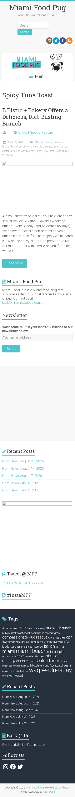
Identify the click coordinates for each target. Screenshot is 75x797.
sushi (67, 665)
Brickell (23, 132)
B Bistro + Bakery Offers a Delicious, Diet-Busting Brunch (35, 117)
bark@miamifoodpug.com (21, 303)
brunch (15, 146)
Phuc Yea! (40, 656)
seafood (43, 660)
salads (16, 151)
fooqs (62, 642)
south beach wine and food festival (44, 665)
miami (8, 651)
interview (38, 646)
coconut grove (53, 633)
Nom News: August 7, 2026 (22, 476)
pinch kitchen (20, 661)
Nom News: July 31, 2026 (21, 483)
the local (23, 671)
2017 (22, 628)
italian (49, 646)
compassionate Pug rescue (25, 637)
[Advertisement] (37, 403)
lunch (43, 146)
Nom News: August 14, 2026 (23, 468)
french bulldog (24, 646)
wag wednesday (50, 670)
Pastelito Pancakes (57, 146)
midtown (6, 656)
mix (14, 656)
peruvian (29, 656)
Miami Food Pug (37, 7)
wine (5, 675)
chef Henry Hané (29, 146)
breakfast (59, 142)
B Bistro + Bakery (43, 142)
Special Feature (41, 132)
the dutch (14, 671)
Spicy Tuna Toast (45, 151)
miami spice (56, 652)
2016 (14, 628)
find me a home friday (47, 641)
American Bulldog (36, 628)
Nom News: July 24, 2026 (21, 490)
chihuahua (38, 633)
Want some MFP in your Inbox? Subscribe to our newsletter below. (37, 329)
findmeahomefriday (24, 642)
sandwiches (27, 151)
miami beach (31, 651)
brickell (6, 146)
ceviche (28, 633)
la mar (60, 646)
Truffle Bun (8, 155)
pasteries (7, 151)
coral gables (57, 637)
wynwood (15, 676)
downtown (8, 641)
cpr (69, 637)
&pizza (7, 628)
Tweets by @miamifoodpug (22, 582)
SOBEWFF (56, 661)
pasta (20, 656)
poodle (32, 661)
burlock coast (15, 633)
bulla (5, 633)
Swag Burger (62, 151)
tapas (5, 671)
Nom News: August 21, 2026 (23, 461)
